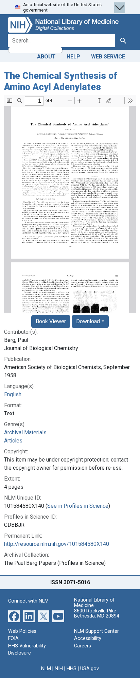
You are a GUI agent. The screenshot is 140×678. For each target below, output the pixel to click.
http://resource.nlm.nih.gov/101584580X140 (56, 544)
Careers (82, 646)
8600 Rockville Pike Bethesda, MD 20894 (96, 613)
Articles (13, 440)
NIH (59, 669)
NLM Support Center (96, 631)
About (46, 56)
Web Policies (22, 631)
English (12, 394)
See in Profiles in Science (77, 506)
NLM (46, 669)
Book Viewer (51, 321)
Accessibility (87, 638)
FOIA (13, 638)
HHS (71, 669)
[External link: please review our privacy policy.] (14, 615)
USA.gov (89, 669)
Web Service (108, 56)
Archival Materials (25, 432)
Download (88, 321)
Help (73, 56)
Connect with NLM (28, 601)
